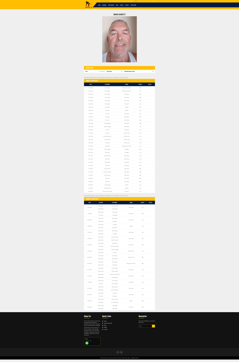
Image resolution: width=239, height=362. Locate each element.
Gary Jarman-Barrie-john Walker (115, 245)
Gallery (121, 5)
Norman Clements (107, 172)
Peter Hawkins (107, 94)
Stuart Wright (107, 184)
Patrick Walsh (107, 162)
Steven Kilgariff (107, 123)
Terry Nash (107, 178)
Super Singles (111, 5)
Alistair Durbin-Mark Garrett (101, 276)
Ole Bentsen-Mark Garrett (100, 207)
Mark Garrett (119, 14)
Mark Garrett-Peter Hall (100, 282)
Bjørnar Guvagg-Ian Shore (115, 251)
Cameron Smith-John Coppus (115, 207)
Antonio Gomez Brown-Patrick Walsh (115, 276)
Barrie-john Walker (107, 136)
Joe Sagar (107, 110)
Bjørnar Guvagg (107, 126)
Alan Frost (107, 181)
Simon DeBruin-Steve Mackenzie (114, 301)
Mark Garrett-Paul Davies (100, 226)
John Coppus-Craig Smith (114, 263)
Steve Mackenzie (107, 188)
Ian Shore (107, 129)
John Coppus (107, 87)
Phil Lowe (107, 113)
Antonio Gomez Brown (107, 191)
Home (99, 5)
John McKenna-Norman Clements (115, 288)
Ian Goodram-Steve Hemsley (115, 282)
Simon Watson (107, 175)
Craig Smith (107, 146)
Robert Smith (107, 139)
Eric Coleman (107, 97)
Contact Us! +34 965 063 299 (105, 1)
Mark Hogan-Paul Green (114, 220)
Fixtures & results (108, 323)
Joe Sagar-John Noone (114, 226)
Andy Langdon (107, 149)
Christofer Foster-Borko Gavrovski (114, 238)
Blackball (104, 5)
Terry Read (107, 142)
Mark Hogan (107, 100)
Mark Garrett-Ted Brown (100, 214)
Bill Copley (107, 152)
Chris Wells (107, 165)
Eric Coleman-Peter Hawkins (115, 257)
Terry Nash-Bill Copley (114, 295)
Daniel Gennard (107, 155)
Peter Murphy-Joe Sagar (115, 232)
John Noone (107, 107)
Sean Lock (107, 120)
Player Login (133, 5)
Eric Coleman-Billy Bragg (114, 214)
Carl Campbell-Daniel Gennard (115, 270)
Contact (127, 5)
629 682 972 (135, 1)
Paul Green (107, 159)
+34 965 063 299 (88, 340)
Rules (117, 5)
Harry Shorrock (107, 168)
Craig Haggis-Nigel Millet (114, 307)
